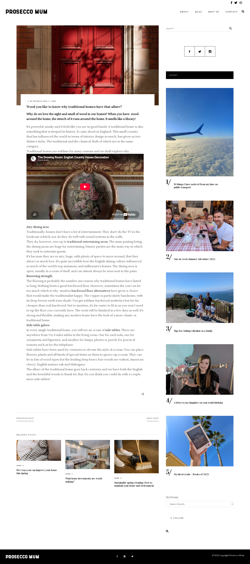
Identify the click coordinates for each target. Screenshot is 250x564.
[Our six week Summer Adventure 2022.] (200, 226)
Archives (172, 497)
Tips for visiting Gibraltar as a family (193, 330)
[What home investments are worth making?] (87, 454)
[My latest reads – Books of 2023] (200, 441)
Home (19, 466)
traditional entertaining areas (87, 242)
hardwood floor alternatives (90, 291)
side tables (112, 330)
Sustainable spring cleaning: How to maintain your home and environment (134, 484)
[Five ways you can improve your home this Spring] (38, 450)
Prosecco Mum (40, 101)
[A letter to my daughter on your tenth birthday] (200, 369)
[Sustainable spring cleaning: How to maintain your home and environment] (136, 456)
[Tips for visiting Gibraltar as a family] (200, 297)
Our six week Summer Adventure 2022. (195, 259)
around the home (38, 119)
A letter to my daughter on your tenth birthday (198, 402)
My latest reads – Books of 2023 (191, 474)
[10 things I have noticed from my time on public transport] (200, 132)
